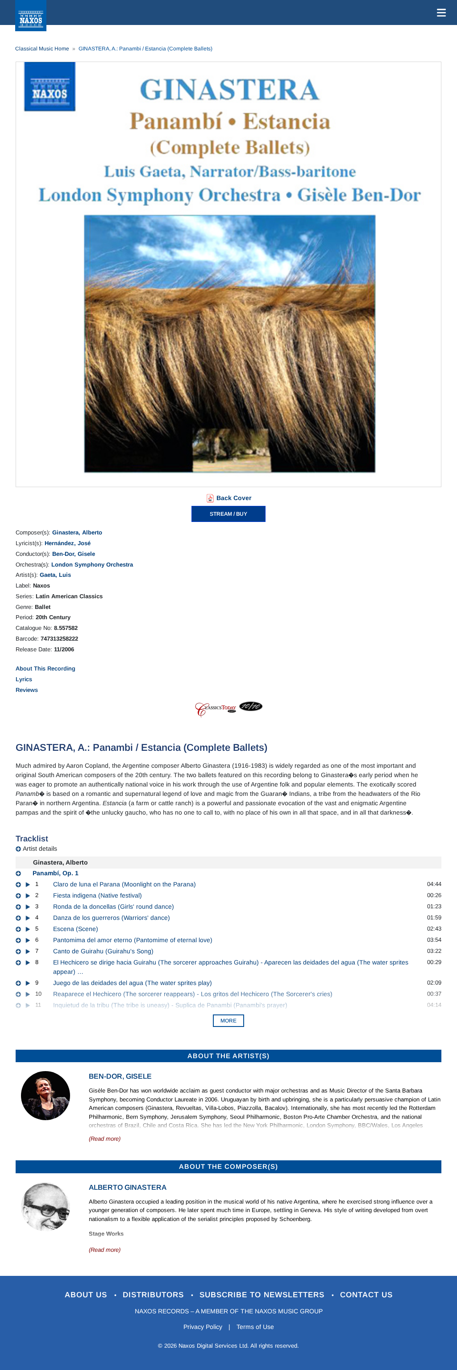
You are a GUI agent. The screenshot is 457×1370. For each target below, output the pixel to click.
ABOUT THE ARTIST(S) (228, 1056)
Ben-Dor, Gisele (73, 553)
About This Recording (45, 668)
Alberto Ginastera (127, 1187)
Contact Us (366, 1295)
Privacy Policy (202, 1326)
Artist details (40, 848)
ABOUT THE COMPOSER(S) (228, 1166)
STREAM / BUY (228, 514)
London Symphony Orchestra (92, 564)
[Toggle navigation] (439, 12)
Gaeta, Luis (55, 574)
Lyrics (24, 679)
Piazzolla (249, 1108)
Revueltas (189, 1108)
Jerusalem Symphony (198, 1116)
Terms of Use (255, 1326)
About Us (87, 1295)
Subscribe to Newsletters (263, 1295)
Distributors (155, 1295)
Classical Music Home (42, 49)
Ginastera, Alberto (77, 532)
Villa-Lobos (219, 1108)
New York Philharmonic (273, 1125)
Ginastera (159, 1108)
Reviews (27, 690)
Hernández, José (68, 543)
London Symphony (330, 1125)
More (228, 1021)
